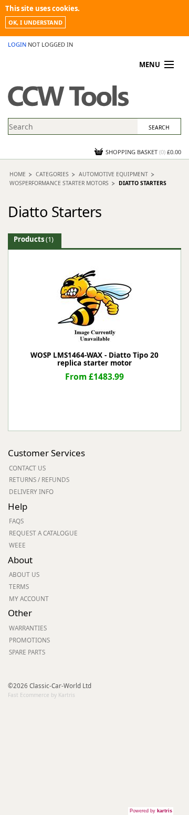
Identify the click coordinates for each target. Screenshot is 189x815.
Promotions (29, 640)
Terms (19, 586)
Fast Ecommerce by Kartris (41, 695)
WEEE (17, 545)
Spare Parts (27, 652)
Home (17, 174)
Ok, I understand (35, 22)
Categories (52, 174)
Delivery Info (31, 491)
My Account (29, 598)
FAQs (16, 521)
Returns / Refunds (39, 479)
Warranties (28, 628)
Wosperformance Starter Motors (59, 183)
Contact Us (27, 468)
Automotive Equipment (113, 174)
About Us (24, 574)
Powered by (151, 810)
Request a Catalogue (43, 533)
